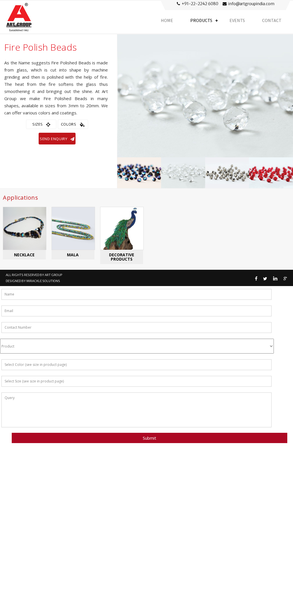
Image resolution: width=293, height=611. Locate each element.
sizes (39, 124)
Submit (149, 438)
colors (70, 124)
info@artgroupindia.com (251, 3)
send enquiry (55, 138)
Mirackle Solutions (43, 281)
